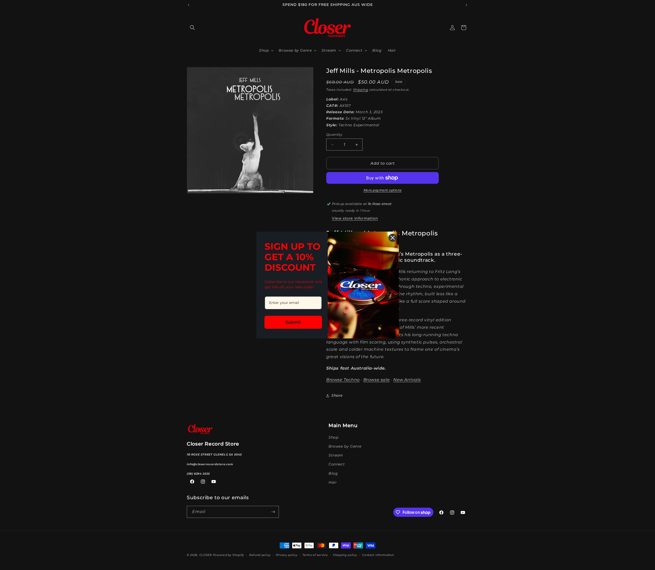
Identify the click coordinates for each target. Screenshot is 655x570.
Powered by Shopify (228, 555)
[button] (192, 27)
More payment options (383, 190)
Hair (333, 482)
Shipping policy (345, 555)
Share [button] (337, 395)
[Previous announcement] (188, 5)
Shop (333, 437)
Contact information (378, 555)
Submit (293, 322)
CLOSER (205, 555)
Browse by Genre (345, 446)
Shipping (360, 90)
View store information (355, 218)
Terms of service (315, 555)
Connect (337, 464)
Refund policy (260, 555)
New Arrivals (407, 379)
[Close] (393, 238)
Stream (336, 455)
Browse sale (376, 379)
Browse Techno (343, 379)
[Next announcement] (466, 5)
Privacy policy (287, 555)
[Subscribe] (273, 512)
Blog (333, 473)
